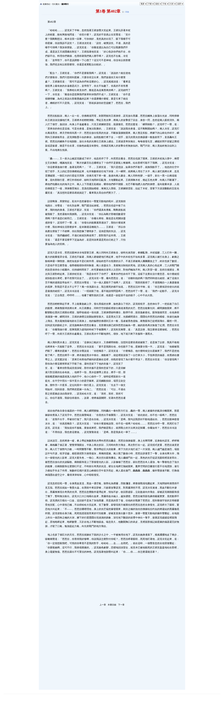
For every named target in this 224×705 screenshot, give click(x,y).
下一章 (121, 605)
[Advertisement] (154, 65)
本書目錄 (112, 605)
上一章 (103, 605)
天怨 (127, 12)
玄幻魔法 (55, 4)
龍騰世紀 (46, 4)
